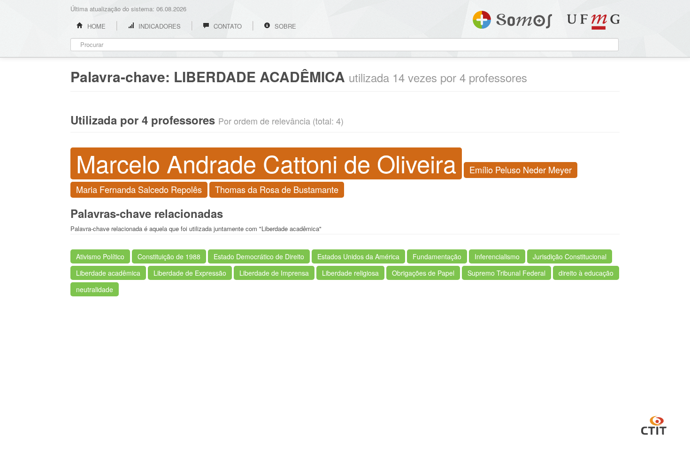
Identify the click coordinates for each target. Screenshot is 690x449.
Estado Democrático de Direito (259, 256)
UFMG (593, 22)
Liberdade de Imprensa (274, 273)
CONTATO (227, 26)
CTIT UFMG (654, 424)
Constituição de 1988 (169, 256)
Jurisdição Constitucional (569, 256)
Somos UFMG (512, 18)
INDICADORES (159, 26)
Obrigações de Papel (423, 273)
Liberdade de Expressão (189, 273)
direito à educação (586, 273)
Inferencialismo (497, 256)
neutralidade (94, 289)
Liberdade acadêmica (108, 273)
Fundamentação (437, 256)
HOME (95, 26)
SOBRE (284, 26)
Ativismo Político (100, 256)
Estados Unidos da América (358, 256)
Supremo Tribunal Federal (506, 273)
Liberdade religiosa (350, 273)
